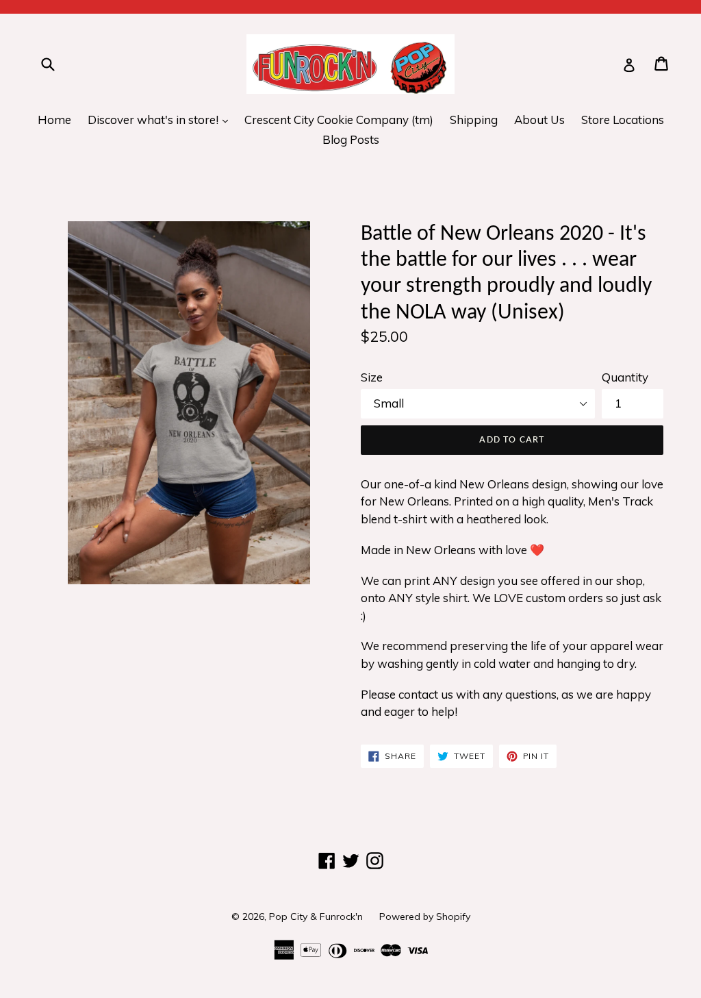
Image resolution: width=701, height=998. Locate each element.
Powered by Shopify (424, 916)
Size (372, 377)
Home (54, 119)
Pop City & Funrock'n (316, 916)
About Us (539, 119)
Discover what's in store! (161, 119)
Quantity (625, 377)
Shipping (474, 119)
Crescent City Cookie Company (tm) (338, 119)
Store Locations (622, 119)
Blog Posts (350, 139)
